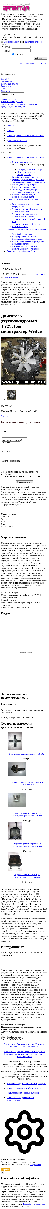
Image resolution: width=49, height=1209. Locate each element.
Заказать (5, 416)
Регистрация (41, 63)
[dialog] (24, 1138)
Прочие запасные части (23, 197)
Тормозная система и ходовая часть (28, 182)
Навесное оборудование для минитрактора (26, 229)
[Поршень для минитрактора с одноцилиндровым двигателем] (27, 800)
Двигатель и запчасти (17, 140)
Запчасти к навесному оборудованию (24, 199)
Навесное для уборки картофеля (27, 239)
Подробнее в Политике (34, 1204)
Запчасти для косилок (22, 211)
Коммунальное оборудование (25, 249)
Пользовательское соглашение (18, 1054)
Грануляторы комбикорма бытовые (23, 251)
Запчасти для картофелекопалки (27, 209)
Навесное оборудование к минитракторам (26, 1083)
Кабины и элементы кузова (24, 194)
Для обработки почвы (22, 234)
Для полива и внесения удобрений (28, 241)
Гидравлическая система (23, 187)
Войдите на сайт (11, 42)
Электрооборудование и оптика (27, 192)
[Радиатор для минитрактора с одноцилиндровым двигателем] (27, 831)
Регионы (35, 1046)
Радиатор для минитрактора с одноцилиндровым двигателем (27, 845)
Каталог (10, 130)
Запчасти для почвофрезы (24, 216)
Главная (10, 125)
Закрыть (4, 44)
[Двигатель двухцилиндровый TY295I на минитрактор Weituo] (24, 384)
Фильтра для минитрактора (24, 189)
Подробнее (35, 1164)
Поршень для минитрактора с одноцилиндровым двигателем (27, 814)
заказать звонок (38, 274)
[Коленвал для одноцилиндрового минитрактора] (27, 769)
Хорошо (5, 1169)
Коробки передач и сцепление (26, 177)
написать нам (11, 277)
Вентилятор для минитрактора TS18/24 (27, 754)
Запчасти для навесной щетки (26, 224)
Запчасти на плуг (20, 226)
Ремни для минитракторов (24, 184)
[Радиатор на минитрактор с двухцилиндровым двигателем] (27, 861)
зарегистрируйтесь (33, 42)
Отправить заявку (24, 482)
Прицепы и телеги (20, 244)
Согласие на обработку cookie (31, 1055)
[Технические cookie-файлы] (28, 1206)
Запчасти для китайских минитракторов (25, 135)
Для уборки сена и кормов (24, 236)
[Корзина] (2, 71)
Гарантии (39, 1044)
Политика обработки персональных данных (24, 1051)
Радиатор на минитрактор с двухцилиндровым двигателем (27, 875)
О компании (9, 1044)
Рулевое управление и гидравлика (28, 179)
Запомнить (20, 54)
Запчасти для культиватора (24, 214)
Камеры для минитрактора (29, 169)
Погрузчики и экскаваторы (24, 246)
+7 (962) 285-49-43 (12, 31)
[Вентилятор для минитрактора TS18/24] (27, 741)
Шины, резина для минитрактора (26, 173)
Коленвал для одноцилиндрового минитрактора (27, 783)
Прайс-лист (24, 1046)
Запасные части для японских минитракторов (20, 1098)
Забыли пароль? (27, 63)
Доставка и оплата (25, 1044)
